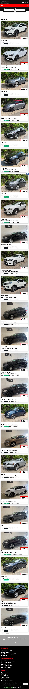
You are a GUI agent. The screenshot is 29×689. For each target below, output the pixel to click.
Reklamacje (4, 655)
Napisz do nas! (11, 687)
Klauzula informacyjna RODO (8, 654)
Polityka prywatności (6, 651)
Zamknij (25, 684)
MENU (2, 5)
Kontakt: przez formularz (7, 680)
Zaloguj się (25, 2)
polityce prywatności (15, 685)
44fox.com (23, 687)
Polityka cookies (5, 652)
